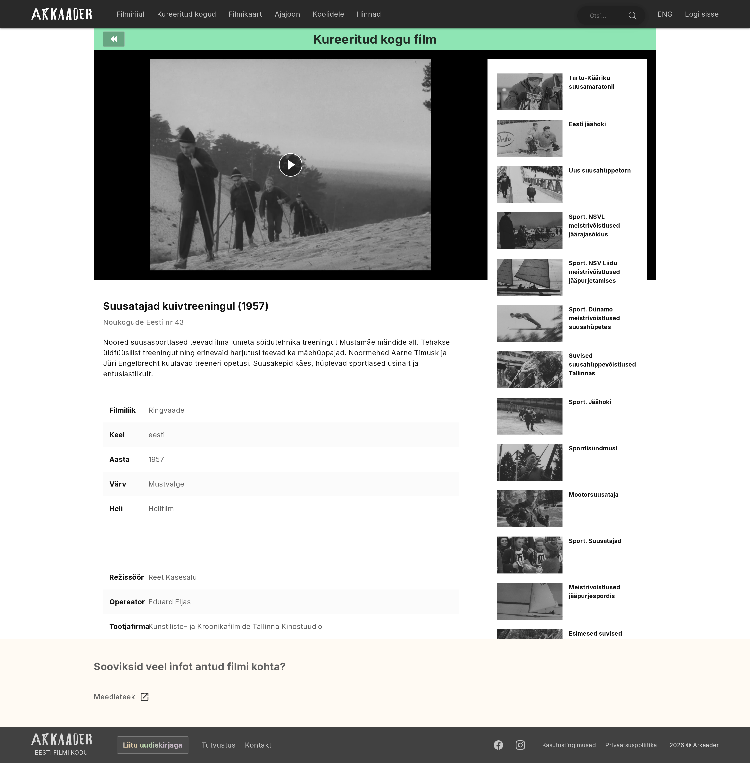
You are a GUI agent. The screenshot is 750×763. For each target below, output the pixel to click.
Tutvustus (219, 745)
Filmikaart (245, 14)
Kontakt (258, 745)
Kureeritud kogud (186, 14)
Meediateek (114, 696)
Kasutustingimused (569, 745)
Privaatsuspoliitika (631, 745)
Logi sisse (702, 14)
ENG (665, 14)
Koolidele (328, 14)
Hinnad (369, 14)
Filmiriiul (131, 14)
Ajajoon (287, 14)
